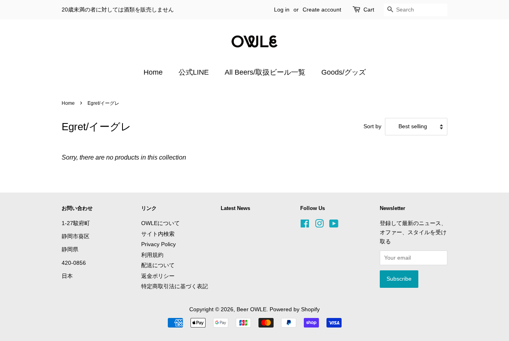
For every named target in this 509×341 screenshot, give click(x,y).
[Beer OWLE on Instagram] (319, 225)
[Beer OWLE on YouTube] (333, 225)
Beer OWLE (251, 309)
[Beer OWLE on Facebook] (304, 225)
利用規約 (152, 255)
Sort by (372, 126)
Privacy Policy (158, 244)
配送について (158, 265)
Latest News (235, 208)
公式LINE (194, 72)
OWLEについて (160, 223)
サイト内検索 (158, 234)
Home (153, 72)
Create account (322, 9)
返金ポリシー (158, 276)
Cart (368, 9)
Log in (281, 9)
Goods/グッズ (343, 72)
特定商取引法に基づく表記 (174, 286)
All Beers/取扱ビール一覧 (265, 72)
